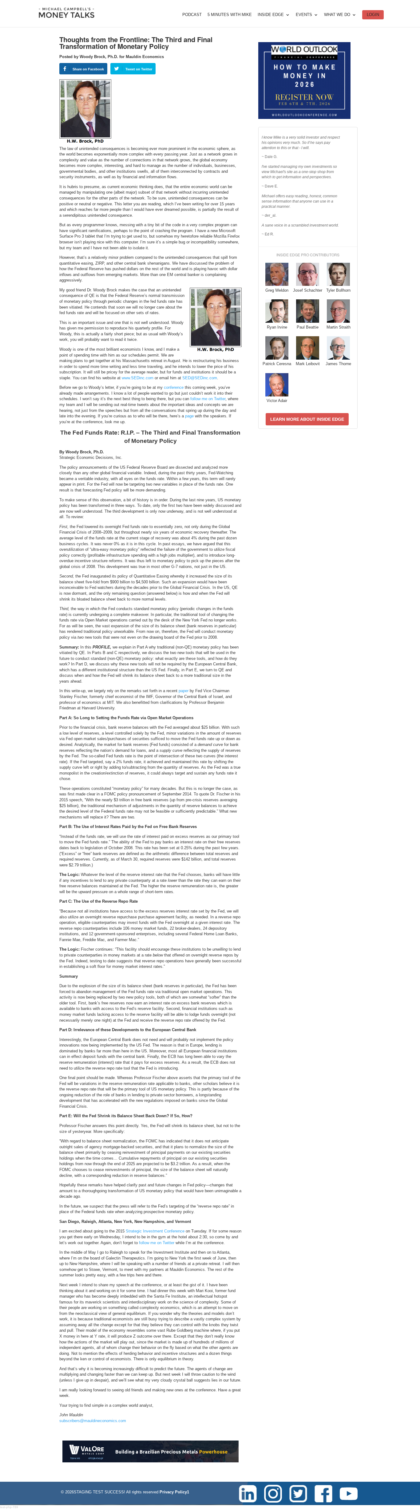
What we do (337, 15)
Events (304, 15)
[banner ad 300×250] (304, 117)
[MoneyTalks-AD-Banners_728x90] (150, 1461)
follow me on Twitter (207, 398)
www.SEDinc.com (137, 378)
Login (373, 14)
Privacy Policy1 (174, 1492)
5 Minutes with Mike (230, 15)
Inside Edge (271, 15)
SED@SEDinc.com (199, 378)
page (189, 416)
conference (174, 387)
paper (183, 690)
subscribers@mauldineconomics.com (92, 1420)
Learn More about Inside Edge (307, 419)
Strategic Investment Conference (155, 1231)
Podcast (192, 15)
